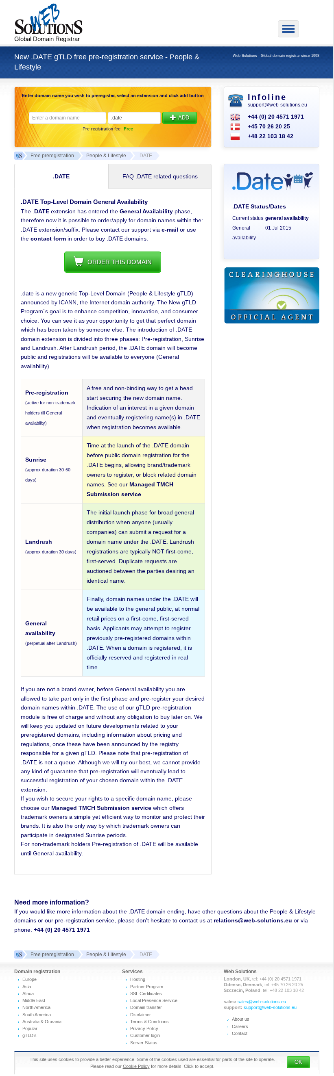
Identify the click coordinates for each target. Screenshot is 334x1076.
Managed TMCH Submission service (101, 808)
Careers (240, 1026)
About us (240, 1019)
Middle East (33, 1000)
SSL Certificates (146, 993)
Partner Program (146, 986)
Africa (28, 993)
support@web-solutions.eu (277, 105)
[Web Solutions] (18, 954)
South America (36, 1014)
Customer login (145, 1035)
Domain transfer (146, 1007)
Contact (239, 1033)
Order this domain (119, 261)
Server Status (143, 1042)
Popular (29, 1028)
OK (298, 1062)
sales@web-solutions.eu (262, 1001)
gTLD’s (29, 1035)
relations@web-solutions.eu (253, 920)
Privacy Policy (144, 1028)
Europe (29, 979)
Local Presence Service (153, 1000)
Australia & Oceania (41, 1021)
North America (36, 1007)
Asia (26, 986)
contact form (48, 238)
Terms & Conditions (149, 1021)
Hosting (137, 979)
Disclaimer (140, 1014)
